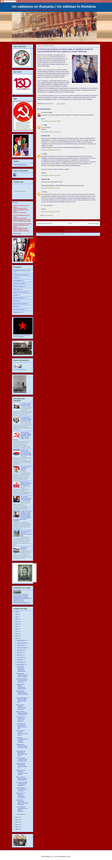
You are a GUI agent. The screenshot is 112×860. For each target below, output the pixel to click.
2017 (16, 631)
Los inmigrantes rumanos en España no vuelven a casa (26, 419)
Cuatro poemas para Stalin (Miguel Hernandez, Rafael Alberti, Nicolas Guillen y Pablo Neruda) (22, 436)
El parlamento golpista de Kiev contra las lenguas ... (22, 693)
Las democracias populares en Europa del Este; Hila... (21, 726)
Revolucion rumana (18, 309)
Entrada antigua (93, 223)
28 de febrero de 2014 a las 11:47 (50, 150)
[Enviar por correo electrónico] (57, 104)
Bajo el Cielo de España (20, 303)
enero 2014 (20, 814)
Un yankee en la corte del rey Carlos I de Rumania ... (20, 719)
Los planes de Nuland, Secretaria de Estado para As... (21, 686)
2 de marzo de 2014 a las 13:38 (50, 188)
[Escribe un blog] (59, 104)
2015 (16, 636)
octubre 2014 (20, 645)
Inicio (70, 223)
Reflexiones (16, 289)
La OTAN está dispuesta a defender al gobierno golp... (21, 669)
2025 (16, 612)
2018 (16, 629)
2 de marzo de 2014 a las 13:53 (50, 211)
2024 (16, 614)
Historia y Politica (18, 286)
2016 (16, 633)
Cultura (15, 277)
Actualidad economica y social (21, 270)
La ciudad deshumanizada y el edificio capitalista (21, 740)
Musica (15, 300)
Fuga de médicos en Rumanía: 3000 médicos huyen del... (22, 700)
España (15, 295)
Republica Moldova (18, 298)
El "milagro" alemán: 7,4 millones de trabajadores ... (22, 784)
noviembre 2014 (21, 643)
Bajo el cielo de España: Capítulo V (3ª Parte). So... (21, 713)
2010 (16, 824)
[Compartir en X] (61, 104)
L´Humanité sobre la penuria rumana (26, 404)
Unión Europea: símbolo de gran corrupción (21, 789)
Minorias (15, 306)
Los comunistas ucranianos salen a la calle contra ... (22, 759)
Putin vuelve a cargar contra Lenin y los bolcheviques (26, 498)
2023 (16, 617)
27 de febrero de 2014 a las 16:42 (50, 121)
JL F (42, 125)
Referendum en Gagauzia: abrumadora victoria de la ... (21, 795)
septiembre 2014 (21, 647)
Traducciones (17, 312)
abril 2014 (20, 659)
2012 (16, 819)
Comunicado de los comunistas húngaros (26, 468)
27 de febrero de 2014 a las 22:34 (50, 132)
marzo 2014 (20, 662)
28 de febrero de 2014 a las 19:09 (50, 175)
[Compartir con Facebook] (62, 104)
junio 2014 (20, 655)
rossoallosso (45, 112)
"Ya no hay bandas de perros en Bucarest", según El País (26, 533)
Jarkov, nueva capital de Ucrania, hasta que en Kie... (21, 707)
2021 (16, 621)
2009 (16, 827)
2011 (16, 822)
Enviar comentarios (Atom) (72, 230)
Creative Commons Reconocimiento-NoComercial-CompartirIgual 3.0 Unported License (22, 598)
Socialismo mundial (18, 283)
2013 (16, 817)
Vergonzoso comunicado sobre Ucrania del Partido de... (21, 802)
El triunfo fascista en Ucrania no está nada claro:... (22, 680)
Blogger (68, 856)
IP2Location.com (22, 369)
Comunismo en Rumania (20, 275)
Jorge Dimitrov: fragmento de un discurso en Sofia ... (21, 746)
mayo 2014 (20, 657)
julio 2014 (19, 652)
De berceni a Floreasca (24, 548)
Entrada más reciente (44, 223)
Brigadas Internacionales (20, 292)
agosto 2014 (20, 650)
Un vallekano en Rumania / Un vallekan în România (54, 6)
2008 (16, 829)
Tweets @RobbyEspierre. (20, 164)
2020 (16, 624)
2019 (16, 626)
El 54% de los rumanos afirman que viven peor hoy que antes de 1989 (26, 452)
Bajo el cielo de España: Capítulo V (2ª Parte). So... (21, 778)
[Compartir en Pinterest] (64, 104)
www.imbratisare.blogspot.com (21, 602)
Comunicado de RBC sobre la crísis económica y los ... (21, 765)
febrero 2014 (20, 664)
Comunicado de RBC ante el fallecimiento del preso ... (21, 753)
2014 (16, 638)
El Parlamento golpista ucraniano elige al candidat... (22, 675)
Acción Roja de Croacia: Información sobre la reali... (22, 733)
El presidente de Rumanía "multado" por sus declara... (21, 772)
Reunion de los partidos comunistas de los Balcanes (26, 483)
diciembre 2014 (21, 640)
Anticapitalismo (17, 280)
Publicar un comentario (46, 215)
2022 (16, 619)
